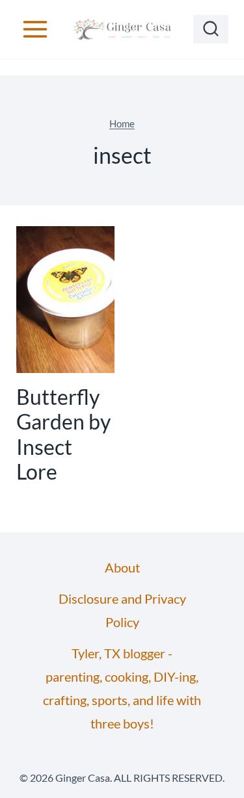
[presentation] (65, 299)
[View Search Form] (210, 29)
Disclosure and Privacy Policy (122, 610)
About (122, 567)
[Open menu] (35, 29)
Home (122, 123)
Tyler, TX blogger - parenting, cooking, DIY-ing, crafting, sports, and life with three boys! (122, 688)
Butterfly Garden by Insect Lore (63, 434)
